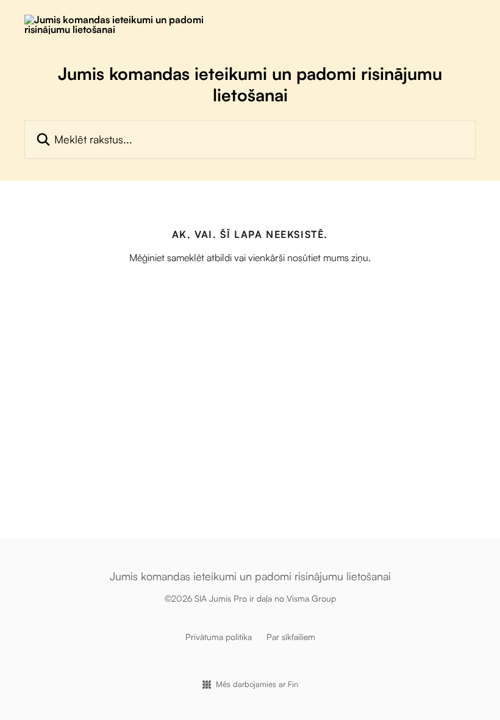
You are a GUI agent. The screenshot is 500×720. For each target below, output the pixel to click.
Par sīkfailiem (290, 637)
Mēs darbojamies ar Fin (257, 684)
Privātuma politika (218, 637)
